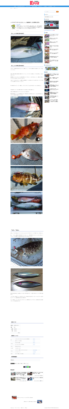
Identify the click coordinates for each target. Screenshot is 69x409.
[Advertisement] (27, 15)
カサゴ (19, 363)
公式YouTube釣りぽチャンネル (49, 30)
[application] (51, 25)
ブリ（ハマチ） (26, 363)
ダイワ (34, 342)
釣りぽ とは (12, 407)
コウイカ (23, 363)
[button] (30, 367)
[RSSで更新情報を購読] (18, 30)
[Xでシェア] (24, 367)
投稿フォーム (22, 407)
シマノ (34, 344)
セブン (34, 353)
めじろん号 (18, 24)
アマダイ (17, 363)
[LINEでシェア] (28, 367)
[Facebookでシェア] (26, 367)
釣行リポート (12, 363)
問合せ (26, 407)
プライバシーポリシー (17, 407)
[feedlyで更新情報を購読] (16, 30)
